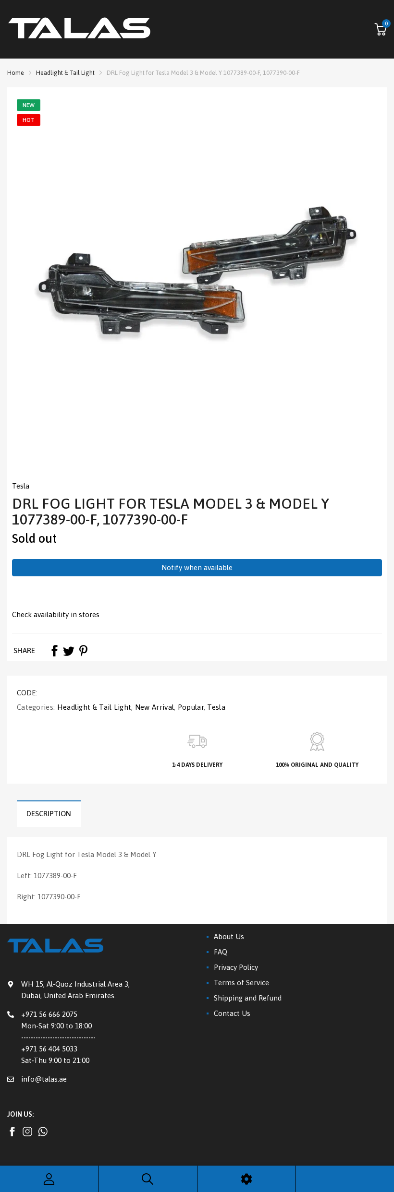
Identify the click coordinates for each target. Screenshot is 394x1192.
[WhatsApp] (43, 1131)
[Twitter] (68, 650)
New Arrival (153, 707)
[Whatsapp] (27, 1131)
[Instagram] (12, 1131)
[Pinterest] (83, 650)
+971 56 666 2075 (49, 1014)
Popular (189, 707)
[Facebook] (54, 650)
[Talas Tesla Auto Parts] (79, 29)
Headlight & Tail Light (93, 707)
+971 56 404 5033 (49, 1049)
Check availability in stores (55, 614)
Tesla (20, 486)
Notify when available (197, 567)
